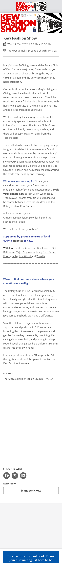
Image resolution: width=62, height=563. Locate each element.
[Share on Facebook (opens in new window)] (6, 475)
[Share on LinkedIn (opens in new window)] (23, 475)
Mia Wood (25, 256)
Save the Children (13, 323)
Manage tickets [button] (31, 490)
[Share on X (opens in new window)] (15, 475)
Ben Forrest (43, 248)
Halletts (18, 240)
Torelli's (41, 256)
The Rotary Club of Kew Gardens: (22, 290)
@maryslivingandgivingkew (18, 217)
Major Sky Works (25, 252)
